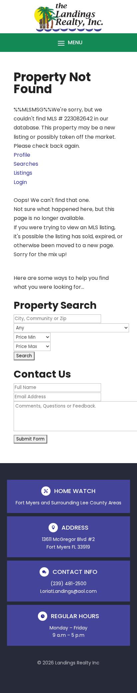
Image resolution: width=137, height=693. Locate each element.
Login (20, 182)
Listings (23, 173)
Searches (26, 164)
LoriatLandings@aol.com (68, 591)
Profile (22, 155)
